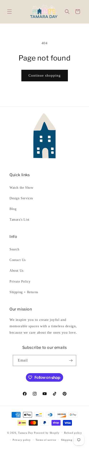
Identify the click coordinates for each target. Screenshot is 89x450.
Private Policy (19, 281)
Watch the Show (21, 187)
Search (14, 249)
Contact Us (17, 260)
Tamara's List (19, 219)
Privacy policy (22, 439)
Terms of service (46, 439)
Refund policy (73, 432)
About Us (16, 270)
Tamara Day (25, 432)
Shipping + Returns (23, 292)
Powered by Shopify (47, 432)
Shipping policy (71, 439)
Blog (12, 209)
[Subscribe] (71, 360)
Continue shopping (44, 75)
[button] (9, 11)
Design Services (21, 198)
